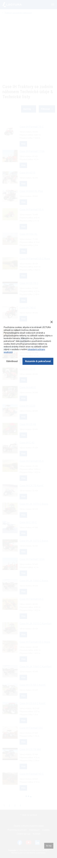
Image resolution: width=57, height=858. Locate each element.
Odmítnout (12, 361)
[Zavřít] (51, 322)
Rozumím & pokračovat (38, 361)
